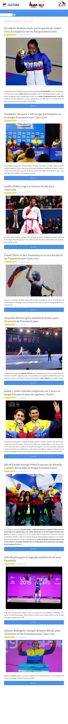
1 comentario (22, 397)
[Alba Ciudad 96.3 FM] (34, 5)
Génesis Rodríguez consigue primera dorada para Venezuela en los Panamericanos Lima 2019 (32, 632)
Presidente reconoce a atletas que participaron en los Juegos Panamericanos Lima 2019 (32, 116)
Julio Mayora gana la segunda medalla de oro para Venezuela (32, 559)
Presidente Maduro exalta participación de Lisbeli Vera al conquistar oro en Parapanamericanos (32, 30)
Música (20, 11)
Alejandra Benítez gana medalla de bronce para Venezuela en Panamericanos (31, 319)
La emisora (10, 11)
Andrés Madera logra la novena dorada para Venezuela (29, 188)
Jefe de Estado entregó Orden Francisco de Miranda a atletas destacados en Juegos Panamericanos (33, 466)
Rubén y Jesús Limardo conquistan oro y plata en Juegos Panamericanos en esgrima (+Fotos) (32, 392)
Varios (58, 11)
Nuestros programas (32, 11)
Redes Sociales (46, 11)
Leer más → (34, 106)
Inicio (3, 11)
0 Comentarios (23, 35)
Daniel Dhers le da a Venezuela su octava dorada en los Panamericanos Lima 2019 (33, 257)
